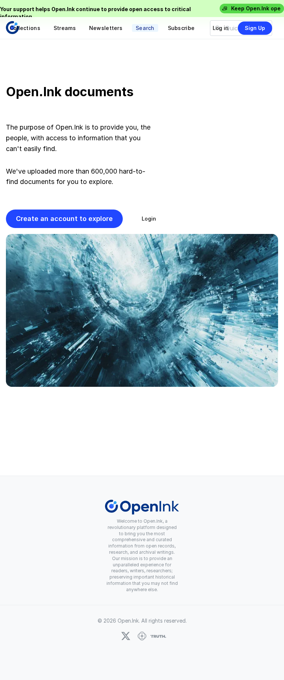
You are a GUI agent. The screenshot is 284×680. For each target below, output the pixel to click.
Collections (25, 28)
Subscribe (181, 28)
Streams (65, 28)
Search (145, 28)
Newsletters (105, 28)
